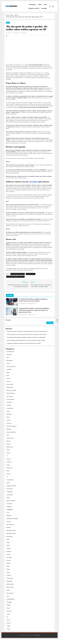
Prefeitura (9, 575)
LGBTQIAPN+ (10, 509)
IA (7, 477)
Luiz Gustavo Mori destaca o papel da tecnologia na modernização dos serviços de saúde (33, 300)
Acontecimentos (10, 351)
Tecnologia (44, 8)
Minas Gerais (10, 536)
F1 (7, 456)
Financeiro (9, 462)
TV (7, 617)
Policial (8, 569)
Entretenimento (10, 438)
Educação (9, 429)
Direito (8, 417)
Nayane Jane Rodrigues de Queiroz (15, 276)
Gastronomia (10, 468)
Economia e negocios (11, 426)
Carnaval (9, 381)
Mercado (9, 527)
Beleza (8, 372)
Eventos (8, 453)
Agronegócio (32, 4)
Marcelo (9, 32)
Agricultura (9, 354)
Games (40, 4)
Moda (8, 539)
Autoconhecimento (11, 366)
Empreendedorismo (11, 432)
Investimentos (10, 495)
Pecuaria (9, 560)
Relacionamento (10, 584)
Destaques (9, 414)
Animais (8, 363)
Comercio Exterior (11, 393)
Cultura (8, 411)
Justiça (8, 497)
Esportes (9, 444)
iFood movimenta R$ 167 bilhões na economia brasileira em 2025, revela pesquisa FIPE (27, 331)
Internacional (10, 489)
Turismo (8, 614)
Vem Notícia (23, 303)
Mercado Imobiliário (11, 533)
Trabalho (9, 605)
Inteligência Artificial (33, 8)
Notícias (8, 554)
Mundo (8, 542)
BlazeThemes (37, 635)
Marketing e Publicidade (12, 518)
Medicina (9, 521)
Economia (9, 423)
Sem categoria (10, 593)
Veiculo (8, 620)
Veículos (9, 623)
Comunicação (10, 396)
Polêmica (9, 563)
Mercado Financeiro (11, 530)
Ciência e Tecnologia (11, 390)
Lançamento (9, 503)
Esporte (8, 441)
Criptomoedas (10, 408)
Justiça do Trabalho (11, 500)
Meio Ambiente (10, 524)
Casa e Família (10, 384)
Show (8, 596)
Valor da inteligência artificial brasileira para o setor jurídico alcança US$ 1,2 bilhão (26, 340)
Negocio (9, 548)
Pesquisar (8, 320)
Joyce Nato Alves (30, 274)
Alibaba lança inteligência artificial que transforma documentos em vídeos (24, 343)
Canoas (8, 378)
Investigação (9, 491)
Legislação (9, 506)
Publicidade (9, 581)
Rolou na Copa (10, 587)
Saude (8, 590)
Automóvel (9, 369)
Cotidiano (9, 405)
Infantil (8, 483)
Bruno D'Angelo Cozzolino (17, 274)
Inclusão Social (10, 480)
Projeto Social (10, 578)
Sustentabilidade (10, 599)
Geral (45, 4)
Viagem (8, 626)
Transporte (9, 611)
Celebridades (10, 387)
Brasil (7, 22)
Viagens (8, 629)
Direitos (8, 420)
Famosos (9, 459)
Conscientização (10, 399)
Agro (8, 357)
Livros (8, 512)
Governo (9, 474)
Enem (8, 435)
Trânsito (8, 608)
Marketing (9, 515)
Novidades (9, 557)
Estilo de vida (10, 447)
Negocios (9, 551)
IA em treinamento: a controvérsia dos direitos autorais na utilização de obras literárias (26, 334)
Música (8, 545)
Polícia (8, 566)
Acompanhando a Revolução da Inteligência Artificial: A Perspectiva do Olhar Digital (26, 337)
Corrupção (9, 402)
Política (8, 572)
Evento (8, 450)
